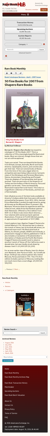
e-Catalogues (9, 290)
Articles (7, 282)
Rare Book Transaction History (16, 383)
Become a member (32, 10)
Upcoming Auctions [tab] (25, 30)
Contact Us (9, 405)
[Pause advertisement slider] (32, 314)
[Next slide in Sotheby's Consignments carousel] (32, 304)
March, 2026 (9, 353)
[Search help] (6, 56)
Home (7, 369)
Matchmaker (9, 387)
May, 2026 (8, 349)
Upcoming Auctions (12, 391)
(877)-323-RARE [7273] (9, 11)
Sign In (44, 10)
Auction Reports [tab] (25, 37)
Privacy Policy (10, 409)
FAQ (6, 417)
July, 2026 (8, 345)
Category (22, 44)
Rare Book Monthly (12, 373)
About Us (8, 401)
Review (7, 329)
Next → (17, 269)
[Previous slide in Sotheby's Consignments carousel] (17, 304)
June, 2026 (8, 347)
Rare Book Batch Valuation (15, 395)
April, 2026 (8, 351)
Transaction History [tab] (25, 23)
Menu (24, 14)
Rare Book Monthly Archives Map (17, 377)
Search (41, 50)
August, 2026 (9, 343)
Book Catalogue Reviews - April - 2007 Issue (23, 77)
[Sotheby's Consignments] (25, 304)
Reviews (7, 286)
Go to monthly (8, 360)
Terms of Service (11, 413)
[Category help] (44, 44)
